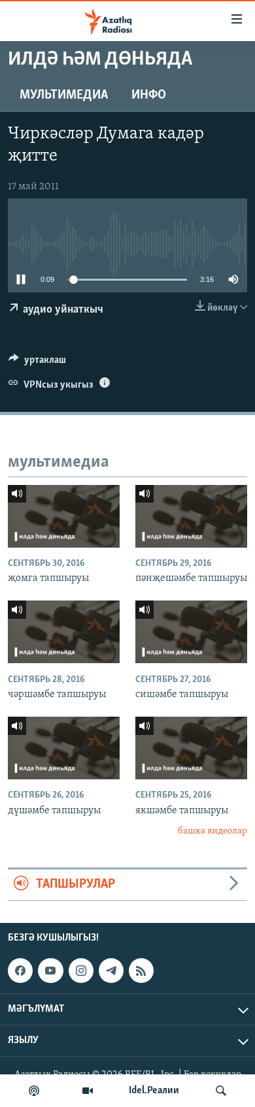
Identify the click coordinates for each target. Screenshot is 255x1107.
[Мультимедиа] (87, 1090)
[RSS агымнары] (141, 970)
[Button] (37, 363)
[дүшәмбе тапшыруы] (64, 748)
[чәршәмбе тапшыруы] (64, 631)
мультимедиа (64, 95)
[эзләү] (221, 1090)
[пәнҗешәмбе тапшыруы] (191, 516)
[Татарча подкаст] (34, 1090)
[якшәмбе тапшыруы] (191, 748)
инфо (148, 95)
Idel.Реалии (154, 1090)
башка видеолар (212, 831)
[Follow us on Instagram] (81, 970)
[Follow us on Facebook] (20, 970)
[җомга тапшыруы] (64, 516)
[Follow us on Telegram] (111, 970)
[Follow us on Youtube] (50, 970)
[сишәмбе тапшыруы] (191, 631)
